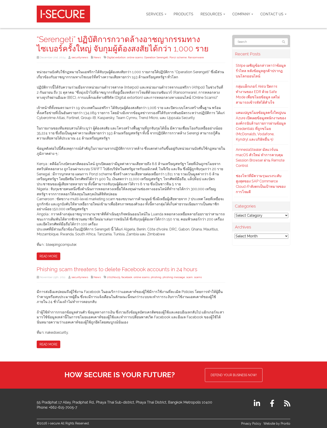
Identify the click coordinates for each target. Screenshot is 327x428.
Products (183, 14)
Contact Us (272, 14)
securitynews (79, 57)
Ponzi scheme (178, 57)
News (97, 57)
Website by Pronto (276, 423)
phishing (156, 277)
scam (189, 277)
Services (155, 14)
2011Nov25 (113, 277)
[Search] (283, 41)
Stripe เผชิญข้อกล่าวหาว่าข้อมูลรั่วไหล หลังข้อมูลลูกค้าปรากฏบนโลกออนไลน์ (261, 70)
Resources (211, 14)
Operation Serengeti (156, 57)
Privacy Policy (251, 423)
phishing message (174, 277)
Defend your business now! (234, 375)
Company (241, 14)
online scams (135, 57)
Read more (48, 256)
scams (198, 277)
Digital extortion (116, 57)
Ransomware (196, 57)
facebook (126, 277)
